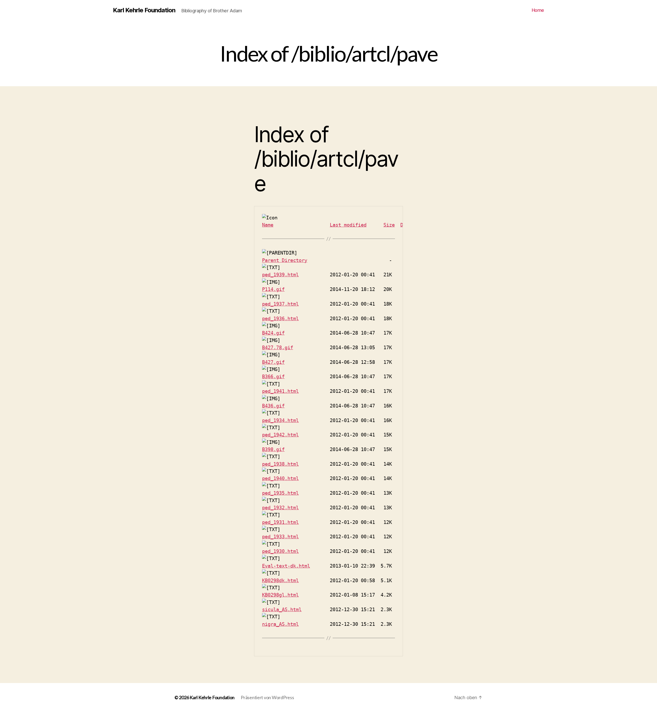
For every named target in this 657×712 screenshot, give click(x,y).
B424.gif (273, 333)
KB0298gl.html (280, 595)
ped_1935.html (280, 493)
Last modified (348, 225)
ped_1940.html (280, 478)
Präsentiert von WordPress (267, 697)
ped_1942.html (280, 434)
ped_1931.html (280, 522)
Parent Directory (284, 260)
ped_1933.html (280, 536)
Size (389, 225)
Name (267, 225)
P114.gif (273, 289)
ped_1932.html (280, 507)
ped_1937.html (280, 304)
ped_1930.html (280, 551)
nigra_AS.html (280, 624)
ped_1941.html (280, 391)
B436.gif (273, 405)
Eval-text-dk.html (286, 566)
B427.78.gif (277, 347)
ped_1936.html (280, 318)
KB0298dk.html (280, 580)
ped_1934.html (280, 420)
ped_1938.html (280, 464)
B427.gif (273, 362)
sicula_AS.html (282, 609)
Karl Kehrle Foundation (144, 10)
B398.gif (273, 449)
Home (538, 10)
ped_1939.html (280, 274)
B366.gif (273, 376)
